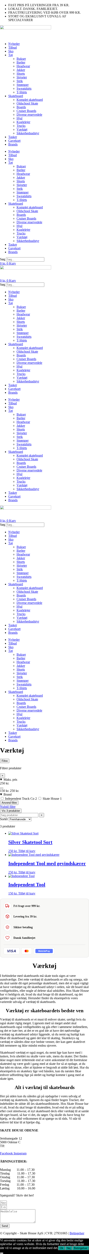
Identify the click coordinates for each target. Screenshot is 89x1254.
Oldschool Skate (27, 103)
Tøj (10, 55)
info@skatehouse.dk (13, 1149)
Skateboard (15, 96)
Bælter (21, 62)
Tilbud (12, 47)
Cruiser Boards (26, 111)
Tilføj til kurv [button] (26, 851)
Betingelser (77, 1233)
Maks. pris (10, 779)
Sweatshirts (24, 88)
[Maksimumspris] (1, 788)
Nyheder (14, 44)
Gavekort (14, 140)
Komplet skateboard (30, 99)
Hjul (19, 118)
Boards (21, 107)
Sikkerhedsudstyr (28, 133)
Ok (61, 1248)
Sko (10, 51)
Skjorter (22, 77)
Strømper (23, 85)
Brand (8, 794)
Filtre (5, 760)
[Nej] (1, 1253)
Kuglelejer (23, 122)
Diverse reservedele (29, 114)
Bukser (21, 58)
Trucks (21, 125)
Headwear (23, 66)
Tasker (12, 137)
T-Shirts (22, 92)
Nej (69, 1248)
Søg (2, 259)
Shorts (21, 73)
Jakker (21, 70)
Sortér (4, 819)
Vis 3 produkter (11, 810)
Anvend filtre (9, 802)
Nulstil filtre (8, 806)
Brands (13, 144)
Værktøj (22, 129)
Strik (20, 81)
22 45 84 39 (13, 1146)
